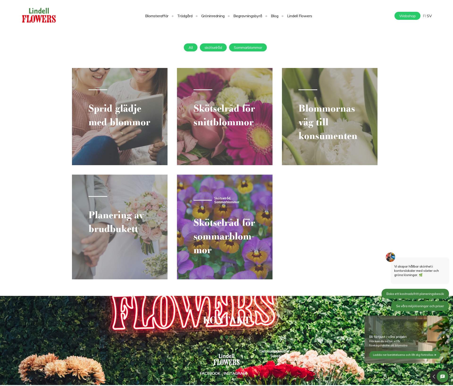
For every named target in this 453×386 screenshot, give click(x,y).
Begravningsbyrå (247, 15)
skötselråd (213, 47)
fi (424, 15)
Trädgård (185, 15)
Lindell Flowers (299, 15)
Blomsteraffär (156, 15)
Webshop (407, 15)
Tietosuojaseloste (274, 351)
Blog (274, 15)
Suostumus (279, 355)
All (191, 47)
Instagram (235, 373)
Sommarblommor (248, 47)
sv (429, 15)
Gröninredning (213, 15)
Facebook (210, 373)
